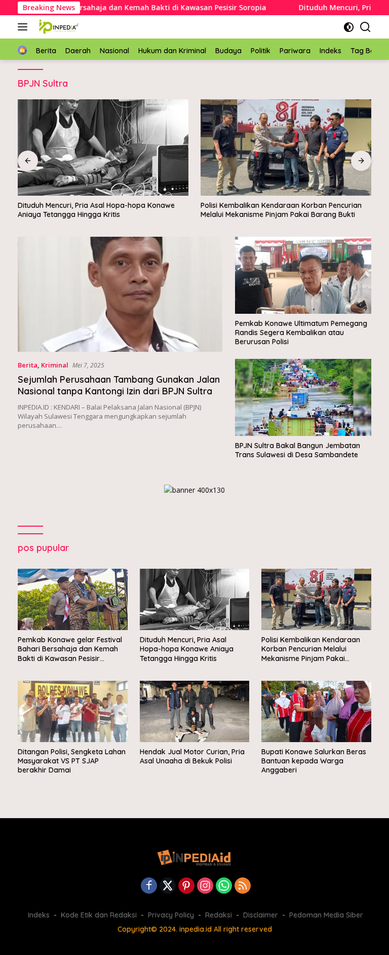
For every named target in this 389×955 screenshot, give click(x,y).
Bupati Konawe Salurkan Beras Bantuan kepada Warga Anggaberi (313, 761)
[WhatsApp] (224, 886)
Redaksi (218, 915)
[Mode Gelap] (349, 27)
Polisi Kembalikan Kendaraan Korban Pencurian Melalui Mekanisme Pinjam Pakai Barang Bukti (281, 210)
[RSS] (243, 886)
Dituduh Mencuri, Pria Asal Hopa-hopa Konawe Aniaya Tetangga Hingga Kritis (96, 210)
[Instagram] (205, 886)
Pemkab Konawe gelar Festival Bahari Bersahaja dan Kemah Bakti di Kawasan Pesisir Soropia (70, 649)
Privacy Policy (171, 915)
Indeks (39, 915)
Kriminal (54, 365)
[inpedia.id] (58, 26)
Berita (27, 365)
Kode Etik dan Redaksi (99, 915)
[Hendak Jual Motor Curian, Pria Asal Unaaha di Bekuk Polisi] (195, 711)
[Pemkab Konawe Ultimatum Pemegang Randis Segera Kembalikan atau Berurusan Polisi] (303, 275)
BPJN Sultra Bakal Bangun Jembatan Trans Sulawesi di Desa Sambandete (297, 450)
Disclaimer (260, 915)
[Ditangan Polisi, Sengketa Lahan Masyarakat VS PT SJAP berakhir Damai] (73, 711)
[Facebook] (149, 886)
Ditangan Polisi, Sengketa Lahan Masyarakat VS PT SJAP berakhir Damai (72, 761)
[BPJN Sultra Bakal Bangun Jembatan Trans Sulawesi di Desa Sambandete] (303, 397)
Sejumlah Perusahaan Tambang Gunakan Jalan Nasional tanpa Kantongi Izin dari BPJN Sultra (119, 385)
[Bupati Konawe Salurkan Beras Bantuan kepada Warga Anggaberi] (316, 711)
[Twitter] (168, 886)
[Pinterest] (186, 886)
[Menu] (24, 26)
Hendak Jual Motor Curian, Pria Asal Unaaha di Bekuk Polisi (192, 756)
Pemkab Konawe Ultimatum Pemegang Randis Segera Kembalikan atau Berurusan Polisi (301, 332)
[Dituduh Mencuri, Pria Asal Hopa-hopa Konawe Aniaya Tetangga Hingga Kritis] (103, 147)
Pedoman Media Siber (326, 915)
